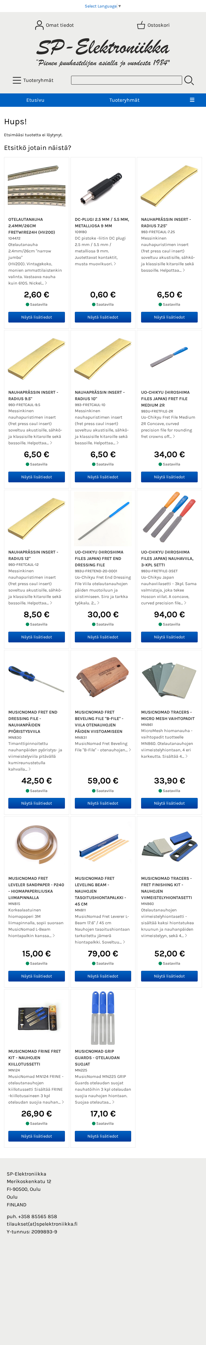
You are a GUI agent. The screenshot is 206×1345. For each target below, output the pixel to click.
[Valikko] (192, 100)
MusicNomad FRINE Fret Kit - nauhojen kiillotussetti (34, 1058)
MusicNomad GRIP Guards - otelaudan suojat (97, 1058)
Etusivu (35, 100)
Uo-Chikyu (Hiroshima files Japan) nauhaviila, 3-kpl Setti (167, 558)
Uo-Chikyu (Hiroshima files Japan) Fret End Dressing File (99, 558)
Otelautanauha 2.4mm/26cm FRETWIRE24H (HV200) (31, 226)
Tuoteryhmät (124, 100)
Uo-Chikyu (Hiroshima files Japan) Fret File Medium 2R (165, 399)
